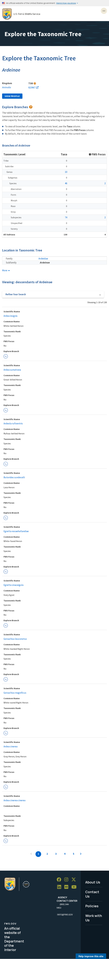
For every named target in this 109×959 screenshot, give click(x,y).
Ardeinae (45, 262)
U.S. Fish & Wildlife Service (26, 14)
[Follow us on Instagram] (67, 879)
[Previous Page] (31, 854)
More (5, 270)
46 (66, 183)
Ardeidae (43, 258)
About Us (92, 882)
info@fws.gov (65, 914)
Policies (91, 906)
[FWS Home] (7, 14)
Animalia (6, 87)
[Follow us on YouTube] (74, 887)
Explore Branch (6, 356)
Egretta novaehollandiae (16, 531)
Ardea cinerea (10, 746)
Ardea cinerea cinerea (14, 800)
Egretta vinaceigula (13, 585)
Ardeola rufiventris (13, 423)
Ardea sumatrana (12, 369)
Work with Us (93, 917)
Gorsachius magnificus (15, 692)
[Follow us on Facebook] (60, 879)
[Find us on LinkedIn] (60, 887)
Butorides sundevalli (14, 477)
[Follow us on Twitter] (74, 879)
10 (66, 171)
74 (66, 217)
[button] (53, 294)
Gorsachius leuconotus (15, 638)
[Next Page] (81, 854)
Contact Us (92, 894)
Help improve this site (90, 956)
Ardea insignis (10, 315)
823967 (31, 87)
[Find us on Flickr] (67, 887)
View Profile (12, 96)
